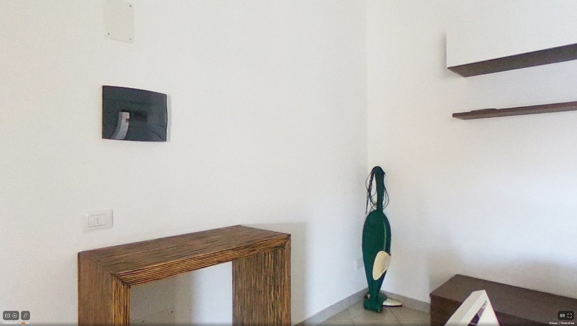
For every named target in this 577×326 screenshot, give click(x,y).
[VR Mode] (562, 315)
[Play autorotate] (14, 315)
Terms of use (567, 323)
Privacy (554, 323)
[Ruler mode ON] (25, 315)
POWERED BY (10, 323)
